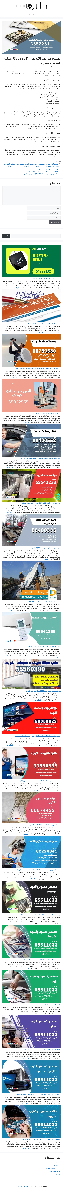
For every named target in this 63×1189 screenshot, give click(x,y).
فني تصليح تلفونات (46, 169)
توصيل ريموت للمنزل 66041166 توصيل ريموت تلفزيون (44, 646)
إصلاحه (49, 86)
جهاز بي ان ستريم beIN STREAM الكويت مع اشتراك (45, 278)
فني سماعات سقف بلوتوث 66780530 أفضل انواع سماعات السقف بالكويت (38, 368)
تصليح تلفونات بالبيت (13, 164)
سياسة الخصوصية (55, 1171)
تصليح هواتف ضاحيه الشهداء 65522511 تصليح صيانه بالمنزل (40, 174)
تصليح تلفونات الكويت (26, 164)
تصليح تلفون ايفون (39, 164)
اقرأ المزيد (16, 287)
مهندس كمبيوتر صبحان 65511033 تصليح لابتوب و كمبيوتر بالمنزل (41, 1049)
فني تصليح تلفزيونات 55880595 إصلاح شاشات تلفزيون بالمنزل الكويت (40, 781)
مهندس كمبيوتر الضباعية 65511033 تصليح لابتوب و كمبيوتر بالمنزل (41, 959)
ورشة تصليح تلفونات (34, 169)
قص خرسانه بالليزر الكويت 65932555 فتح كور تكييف (45, 413)
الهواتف (56, 161)
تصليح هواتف (47, 166)
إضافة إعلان (57, 1165)
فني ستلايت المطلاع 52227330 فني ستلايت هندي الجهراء (43, 601)
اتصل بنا (58, 1163)
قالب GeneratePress (22, 1186)
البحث (59, 232)
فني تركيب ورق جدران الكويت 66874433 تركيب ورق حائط (43, 825)
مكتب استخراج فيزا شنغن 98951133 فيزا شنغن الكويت (44, 323)
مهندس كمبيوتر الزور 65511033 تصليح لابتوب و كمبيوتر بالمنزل (42, 1004)
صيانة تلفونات (11, 166)
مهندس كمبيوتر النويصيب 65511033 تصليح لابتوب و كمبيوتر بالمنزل (41, 914)
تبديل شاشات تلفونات (52, 164)
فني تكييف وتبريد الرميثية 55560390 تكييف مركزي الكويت (43, 691)
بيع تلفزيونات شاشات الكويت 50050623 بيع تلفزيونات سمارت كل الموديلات (38, 736)
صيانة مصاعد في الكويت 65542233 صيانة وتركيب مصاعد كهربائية (41, 503)
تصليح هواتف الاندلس (36, 166)
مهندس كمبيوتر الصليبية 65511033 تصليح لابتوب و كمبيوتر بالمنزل (41, 1139)
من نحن (58, 1174)
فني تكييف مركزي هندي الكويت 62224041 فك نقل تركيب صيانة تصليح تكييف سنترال (35, 870)
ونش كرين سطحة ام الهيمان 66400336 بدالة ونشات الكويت (42, 548)
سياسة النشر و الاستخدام (53, 1168)
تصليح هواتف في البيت (23, 166)
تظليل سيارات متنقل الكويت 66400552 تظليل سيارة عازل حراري (41, 458)
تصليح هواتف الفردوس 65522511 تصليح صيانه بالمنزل (42, 171)
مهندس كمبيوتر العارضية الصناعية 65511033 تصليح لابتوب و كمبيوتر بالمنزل (38, 1094)
